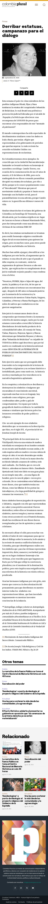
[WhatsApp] (31, 93)
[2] (26, 494)
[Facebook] (16, 93)
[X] (21, 93)
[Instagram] (21, 888)
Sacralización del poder (13, 684)
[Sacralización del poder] (35, 747)
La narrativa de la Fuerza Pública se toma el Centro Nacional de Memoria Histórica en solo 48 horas (24, 674)
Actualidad (6, 699)
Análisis (4, 669)
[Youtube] (33, 888)
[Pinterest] (26, 93)
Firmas (4, 21)
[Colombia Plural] (16, 4)
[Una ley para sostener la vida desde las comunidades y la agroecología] (35, 784)
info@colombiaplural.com (32, 882)
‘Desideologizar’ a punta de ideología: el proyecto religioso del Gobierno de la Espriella (12, 801)
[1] (12, 356)
